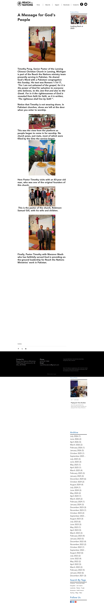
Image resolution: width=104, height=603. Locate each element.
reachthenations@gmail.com (49, 365)
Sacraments (73, 590)
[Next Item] (84, 19)
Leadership (72, 588)
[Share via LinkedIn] (25, 348)
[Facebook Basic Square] (71, 602)
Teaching (72, 592)
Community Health (80, 583)
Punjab (82, 588)
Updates (20, 343)
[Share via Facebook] (18, 348)
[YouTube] (85, 4)
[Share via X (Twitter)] (22, 348)
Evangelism (72, 585)
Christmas (72, 583)
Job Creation (79, 585)
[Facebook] (81, 4)
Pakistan (78, 588)
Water (80, 592)
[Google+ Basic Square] (75, 602)
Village (76, 592)
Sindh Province (80, 590)
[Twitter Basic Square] (73, 602)
